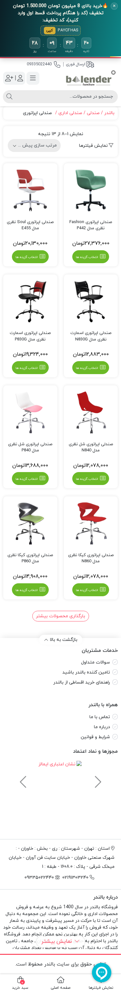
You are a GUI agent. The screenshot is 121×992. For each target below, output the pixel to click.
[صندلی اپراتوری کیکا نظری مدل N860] (91, 523)
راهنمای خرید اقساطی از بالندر (81, 682)
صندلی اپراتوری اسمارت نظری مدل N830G (90, 336)
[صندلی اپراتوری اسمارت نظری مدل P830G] (30, 302)
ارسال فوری (75, 64)
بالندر (109, 113)
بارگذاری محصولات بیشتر (60, 616)
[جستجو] (9, 96)
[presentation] (97, 779)
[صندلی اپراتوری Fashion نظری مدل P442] (91, 190)
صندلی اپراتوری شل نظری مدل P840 (30, 447)
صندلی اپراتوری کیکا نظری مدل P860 (30, 558)
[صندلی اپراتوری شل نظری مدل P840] (30, 413)
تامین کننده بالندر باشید (86, 672)
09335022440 (39, 64)
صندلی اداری (70, 113)
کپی (49, 30)
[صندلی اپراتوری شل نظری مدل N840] (91, 413)
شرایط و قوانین (95, 737)
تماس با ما (99, 717)
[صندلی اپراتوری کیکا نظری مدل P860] (30, 523)
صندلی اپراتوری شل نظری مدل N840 (91, 447)
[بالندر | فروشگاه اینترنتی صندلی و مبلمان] (91, 78)
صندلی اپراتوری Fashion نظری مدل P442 (90, 225)
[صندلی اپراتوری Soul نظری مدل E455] (30, 190)
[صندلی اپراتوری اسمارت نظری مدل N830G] (91, 302)
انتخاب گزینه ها (87, 257)
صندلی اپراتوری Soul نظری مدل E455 (30, 225)
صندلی (93, 113)
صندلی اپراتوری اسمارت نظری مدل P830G (30, 336)
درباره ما (102, 727)
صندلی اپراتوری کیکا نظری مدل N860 (91, 558)
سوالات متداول (95, 662)
